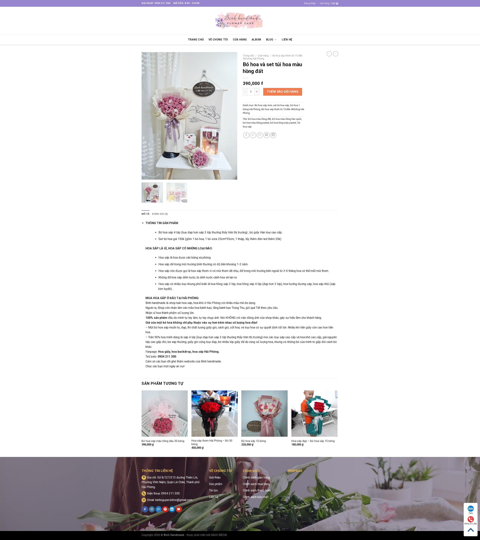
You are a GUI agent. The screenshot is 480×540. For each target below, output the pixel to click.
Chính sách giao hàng (256, 477)
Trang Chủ (196, 39)
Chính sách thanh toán (257, 490)
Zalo (471, 513)
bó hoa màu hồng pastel (256, 122)
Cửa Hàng (240, 39)
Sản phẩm (215, 484)
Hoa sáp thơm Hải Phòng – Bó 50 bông (211, 442)
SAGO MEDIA (219, 535)
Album (256, 39)
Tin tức (213, 490)
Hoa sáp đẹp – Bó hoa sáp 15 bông (313, 441)
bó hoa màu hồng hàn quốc (287, 119)
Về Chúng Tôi (218, 39)
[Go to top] (470, 530)
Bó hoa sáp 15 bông (253, 441)
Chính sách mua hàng (256, 484)
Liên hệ (213, 497)
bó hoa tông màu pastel (283, 122)
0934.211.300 (470, 524)
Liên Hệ (287, 39)
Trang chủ (248, 55)
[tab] (145, 214)
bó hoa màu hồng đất (259, 119)
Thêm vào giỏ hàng (282, 91)
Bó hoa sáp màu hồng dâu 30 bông (163, 441)
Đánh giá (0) (160, 213)
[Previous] (148, 116)
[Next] (230, 116)
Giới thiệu (214, 477)
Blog (269, 39)
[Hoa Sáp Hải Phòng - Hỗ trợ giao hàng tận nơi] (240, 21)
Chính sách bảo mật (255, 497)
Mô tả (145, 213)
